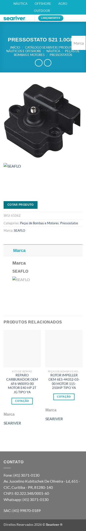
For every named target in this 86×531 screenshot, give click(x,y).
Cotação (22, 400)
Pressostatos (61, 55)
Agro (62, 3)
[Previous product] (47, 62)
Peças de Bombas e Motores (39, 223)
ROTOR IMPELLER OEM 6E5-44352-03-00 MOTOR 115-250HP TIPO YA (64, 381)
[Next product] (38, 62)
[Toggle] (8, 250)
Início (15, 47)
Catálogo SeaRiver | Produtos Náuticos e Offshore (41, 49)
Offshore (43, 3)
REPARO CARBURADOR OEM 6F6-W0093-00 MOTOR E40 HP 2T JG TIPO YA (22, 383)
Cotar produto (20, 204)
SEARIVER (12, 423)
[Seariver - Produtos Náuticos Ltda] (17, 18)
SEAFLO (19, 230)
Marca (19, 250)
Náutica (20, 3)
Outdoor (42, 11)
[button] (71, 20)
